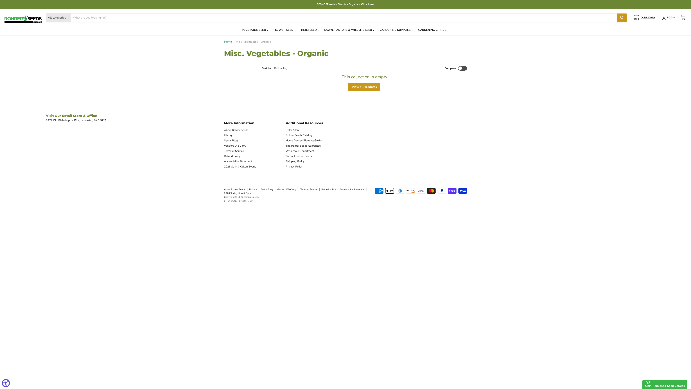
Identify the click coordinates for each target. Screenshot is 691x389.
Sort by (266, 68)
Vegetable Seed (254, 30)
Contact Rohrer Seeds (299, 156)
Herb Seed (309, 30)
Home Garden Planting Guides (304, 140)
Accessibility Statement (238, 161)
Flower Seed (284, 30)
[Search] (622, 18)
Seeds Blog (231, 140)
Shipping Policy (295, 161)
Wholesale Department (300, 151)
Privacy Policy (294, 166)
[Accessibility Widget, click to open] (6, 383)
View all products (364, 87)
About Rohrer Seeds (236, 130)
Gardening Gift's (431, 30)
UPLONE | (240, 201)
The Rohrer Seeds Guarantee (303, 145)
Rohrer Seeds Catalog (299, 135)
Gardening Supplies (395, 30)
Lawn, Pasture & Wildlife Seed (348, 30)
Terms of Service (234, 151)
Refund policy (232, 156)
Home (228, 41)
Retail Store (293, 130)
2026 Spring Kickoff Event (240, 166)
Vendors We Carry (235, 145)
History (228, 135)
